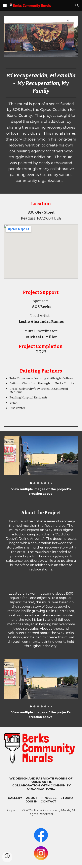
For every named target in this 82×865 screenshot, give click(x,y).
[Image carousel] (41, 460)
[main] (41, 127)
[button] (5, 5)
